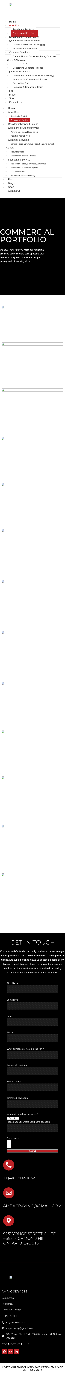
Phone (10, 1032)
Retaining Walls (21, 64)
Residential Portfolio (23, 29)
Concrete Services (19, 52)
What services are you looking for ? (25, 1048)
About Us (14, 25)
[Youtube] (10, 1351)
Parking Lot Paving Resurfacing (29, 44)
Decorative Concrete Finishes (28, 67)
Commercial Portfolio (24, 33)
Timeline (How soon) (18, 1098)
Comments (13, 1138)
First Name (12, 983)
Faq (10, 179)
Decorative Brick (21, 83)
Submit (32, 1151)
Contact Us (15, 102)
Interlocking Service (20, 71)
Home (11, 108)
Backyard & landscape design (28, 87)
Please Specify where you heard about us (28, 1121)
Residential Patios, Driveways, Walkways (33, 75)
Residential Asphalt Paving (23, 124)
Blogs (11, 183)
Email (9, 1016)
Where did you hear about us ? (22, 1114)
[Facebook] (4, 1351)
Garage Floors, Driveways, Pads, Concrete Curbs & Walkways (31, 58)
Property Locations (17, 1065)
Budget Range (14, 1081)
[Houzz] (16, 1351)
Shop (11, 187)
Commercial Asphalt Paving (24, 40)
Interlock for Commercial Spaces (30, 79)
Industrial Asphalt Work (25, 48)
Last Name (12, 999)
